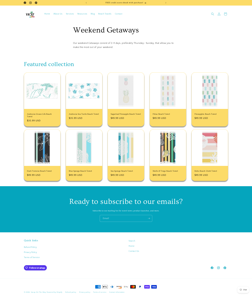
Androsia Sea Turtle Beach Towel (84, 114)
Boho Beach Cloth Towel (206, 171)
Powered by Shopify (55, 292)
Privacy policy (84, 292)
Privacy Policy (30, 252)
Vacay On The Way (38, 292)
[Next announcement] (166, 3)
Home (131, 246)
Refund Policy (30, 247)
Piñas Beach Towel (161, 114)
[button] (212, 14)
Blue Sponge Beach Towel (80, 171)
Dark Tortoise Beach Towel (39, 171)
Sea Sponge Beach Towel (122, 171)
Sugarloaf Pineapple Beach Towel (126, 114)
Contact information (116, 292)
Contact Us (134, 251)
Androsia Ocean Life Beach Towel (39, 115)
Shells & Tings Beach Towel (165, 171)
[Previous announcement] (86, 3)
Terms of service (99, 292)
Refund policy (70, 292)
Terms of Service (32, 257)
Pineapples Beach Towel (206, 114)
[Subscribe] (149, 218)
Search (132, 241)
